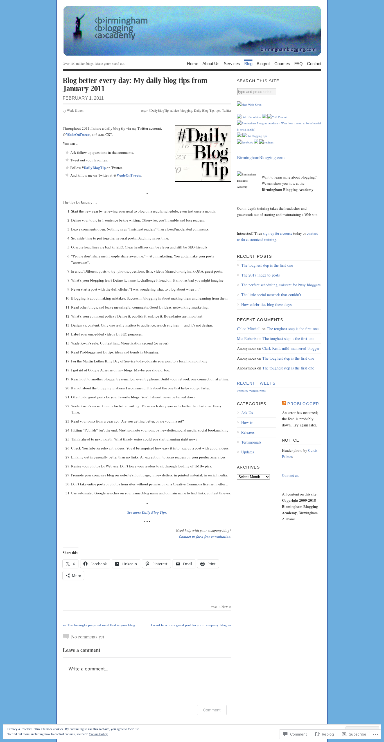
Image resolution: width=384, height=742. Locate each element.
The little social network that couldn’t (271, 294)
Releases (247, 432)
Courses (282, 63)
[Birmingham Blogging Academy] (192, 31)
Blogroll (263, 63)
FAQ (298, 63)
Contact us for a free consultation (205, 536)
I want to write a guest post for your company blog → (191, 624)
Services (232, 63)
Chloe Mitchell (249, 328)
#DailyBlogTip (159, 110)
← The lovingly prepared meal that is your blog (99, 624)
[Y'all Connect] (277, 117)
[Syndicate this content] (284, 403)
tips (218, 110)
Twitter (226, 110)
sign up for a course (277, 233)
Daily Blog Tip (204, 110)
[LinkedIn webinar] (249, 117)
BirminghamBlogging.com (260, 157)
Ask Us (247, 412)
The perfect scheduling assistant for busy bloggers (280, 284)
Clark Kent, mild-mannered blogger (291, 348)
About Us (211, 63)
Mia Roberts (246, 338)
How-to (226, 606)
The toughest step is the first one (267, 265)
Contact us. (290, 475)
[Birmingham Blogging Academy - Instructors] (249, 104)
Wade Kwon (75, 110)
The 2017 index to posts (260, 275)
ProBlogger (303, 403)
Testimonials (251, 442)
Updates (247, 452)
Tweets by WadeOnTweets (251, 390)
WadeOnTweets (78, 134)
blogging (186, 110)
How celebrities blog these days (266, 304)
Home (192, 63)
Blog (248, 63)
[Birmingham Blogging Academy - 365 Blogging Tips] (254, 136)
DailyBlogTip (95, 167)
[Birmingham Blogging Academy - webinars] (266, 142)
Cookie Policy (98, 734)
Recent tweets (256, 383)
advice (174, 110)
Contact (314, 63)
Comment (212, 709)
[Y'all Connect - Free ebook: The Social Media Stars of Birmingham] (245, 142)
